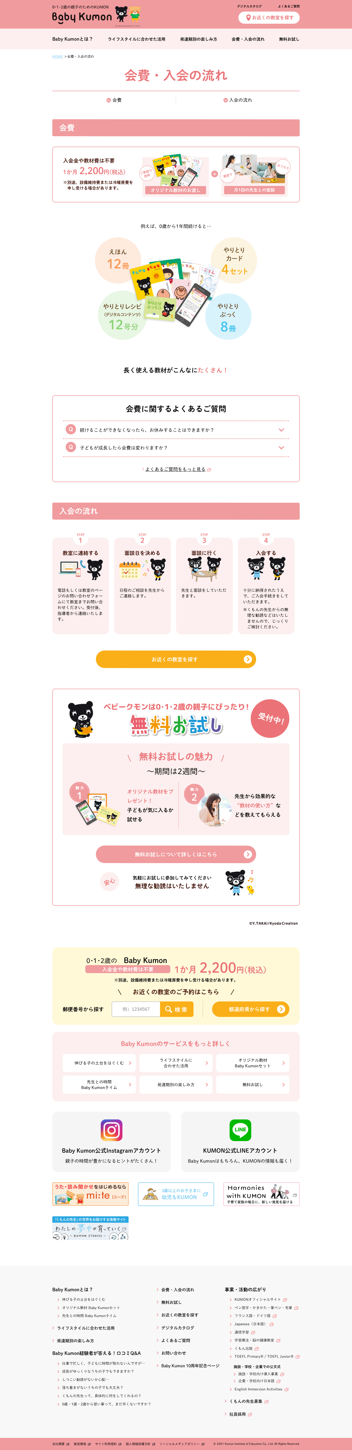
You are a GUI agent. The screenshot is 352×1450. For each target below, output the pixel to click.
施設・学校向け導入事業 (258, 1374)
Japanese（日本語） (250, 1324)
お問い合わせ (173, 1353)
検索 (181, 1010)
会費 (117, 100)
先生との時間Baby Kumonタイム (99, 1085)
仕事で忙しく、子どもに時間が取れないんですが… (103, 1363)
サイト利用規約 (106, 1443)
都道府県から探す (249, 1009)
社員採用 (237, 1414)
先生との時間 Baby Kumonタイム (89, 1316)
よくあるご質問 (289, 6)
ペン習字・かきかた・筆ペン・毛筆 (263, 1308)
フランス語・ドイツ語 (252, 1316)
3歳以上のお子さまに (181, 1194)
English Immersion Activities (258, 1389)
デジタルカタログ (249, 6)
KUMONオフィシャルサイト (257, 1299)
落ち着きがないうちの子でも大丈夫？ (92, 1387)
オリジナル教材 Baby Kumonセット (91, 1308)
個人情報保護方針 (138, 1443)
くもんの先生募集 (245, 1401)
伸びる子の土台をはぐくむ (99, 1063)
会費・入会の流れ (248, 39)
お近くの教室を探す (273, 17)
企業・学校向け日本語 (256, 1381)
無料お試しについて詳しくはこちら (176, 854)
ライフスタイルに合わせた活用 (136, 39)
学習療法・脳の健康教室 (254, 1340)
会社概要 (58, 1443)
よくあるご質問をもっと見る (175, 469)
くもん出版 (243, 1348)
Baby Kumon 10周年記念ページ (190, 1366)
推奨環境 (80, 1443)
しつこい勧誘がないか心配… (85, 1379)
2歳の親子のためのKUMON (80, 7)
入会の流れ (240, 100)
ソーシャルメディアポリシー (180, 1443)
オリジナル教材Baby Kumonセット (253, 1063)
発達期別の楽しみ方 (198, 39)
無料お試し (289, 39)
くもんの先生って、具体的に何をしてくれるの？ (101, 1396)
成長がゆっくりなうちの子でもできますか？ (98, 1371)
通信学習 (241, 1332)
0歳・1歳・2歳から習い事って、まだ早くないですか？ (106, 1404)
